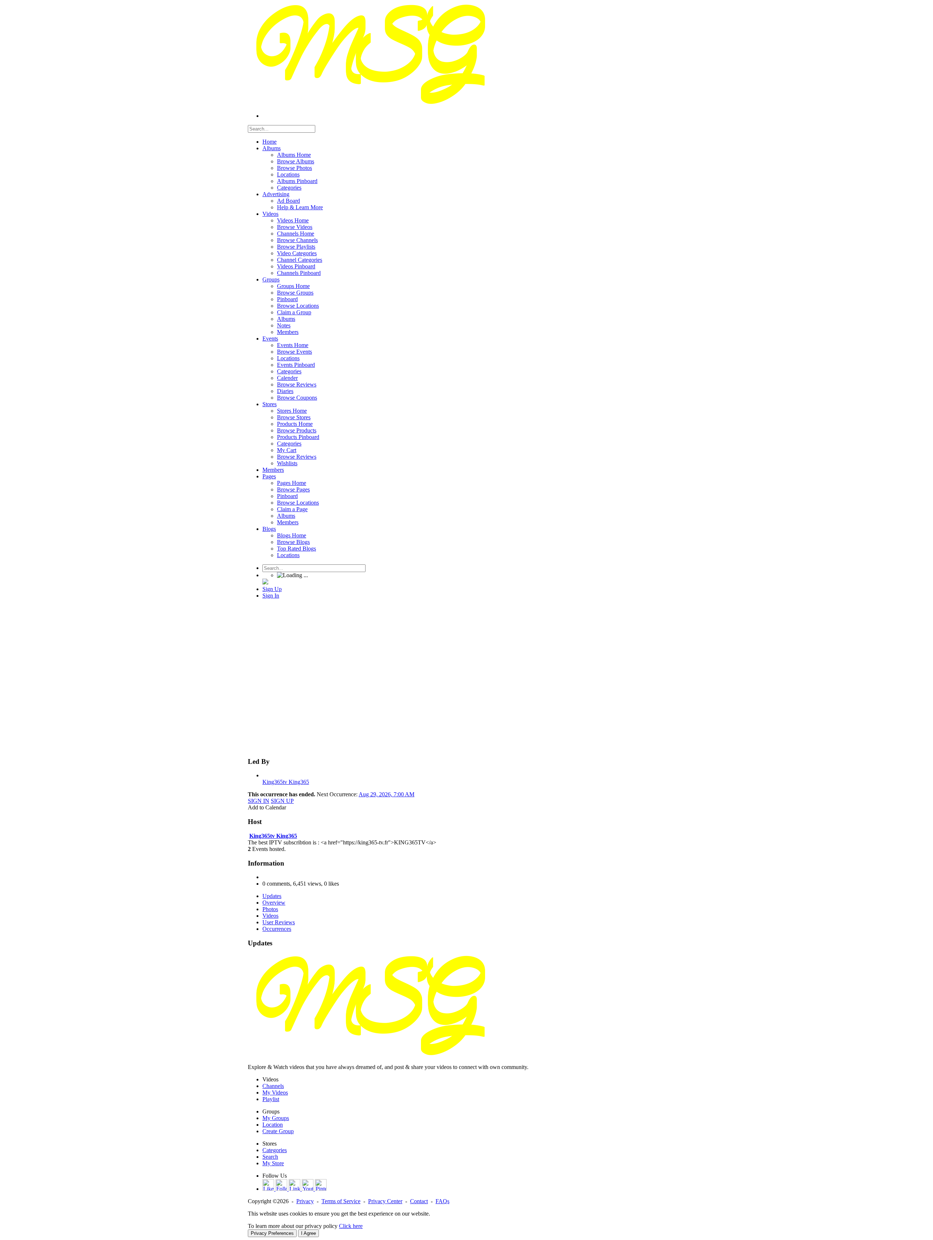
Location (272, 1125)
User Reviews (278, 922)
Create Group (278, 1131)
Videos (270, 916)
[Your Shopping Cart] (265, 582)
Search (270, 1157)
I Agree (308, 1233)
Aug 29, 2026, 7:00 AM (386, 794)
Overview (273, 902)
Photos (270, 909)
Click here (351, 1226)
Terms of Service (340, 1201)
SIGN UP (282, 801)
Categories (274, 1150)
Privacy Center (385, 1201)
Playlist (270, 1099)
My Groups (275, 1118)
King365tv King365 (285, 782)
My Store (273, 1163)
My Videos (275, 1092)
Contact (419, 1201)
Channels (273, 1086)
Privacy (305, 1201)
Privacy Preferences (272, 1233)
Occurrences (276, 929)
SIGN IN (258, 801)
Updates (271, 896)
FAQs (442, 1201)
